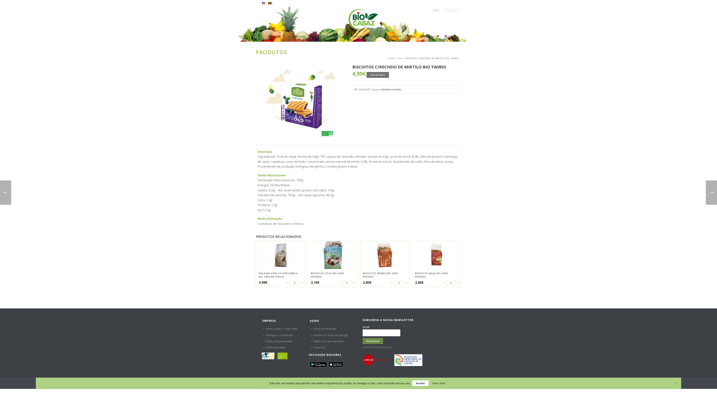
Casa (412, 36)
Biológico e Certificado (279, 335)
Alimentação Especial (327, 36)
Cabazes (274, 36)
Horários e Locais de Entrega (330, 335)
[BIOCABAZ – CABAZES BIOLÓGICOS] (363, 19)
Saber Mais (438, 383)
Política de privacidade (279, 341)
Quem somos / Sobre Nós (282, 328)
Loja (400, 58)
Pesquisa (428, 36)
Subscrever (373, 340)
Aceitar (420, 383)
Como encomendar (324, 328)
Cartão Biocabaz (276, 347)
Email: (366, 327)
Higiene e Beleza (390, 36)
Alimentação (296, 36)
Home (391, 58)
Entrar (436, 10)
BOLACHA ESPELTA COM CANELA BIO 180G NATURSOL (278, 275)
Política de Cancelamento (328, 341)
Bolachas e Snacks (391, 89)
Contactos (319, 347)
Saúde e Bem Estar (361, 36)
